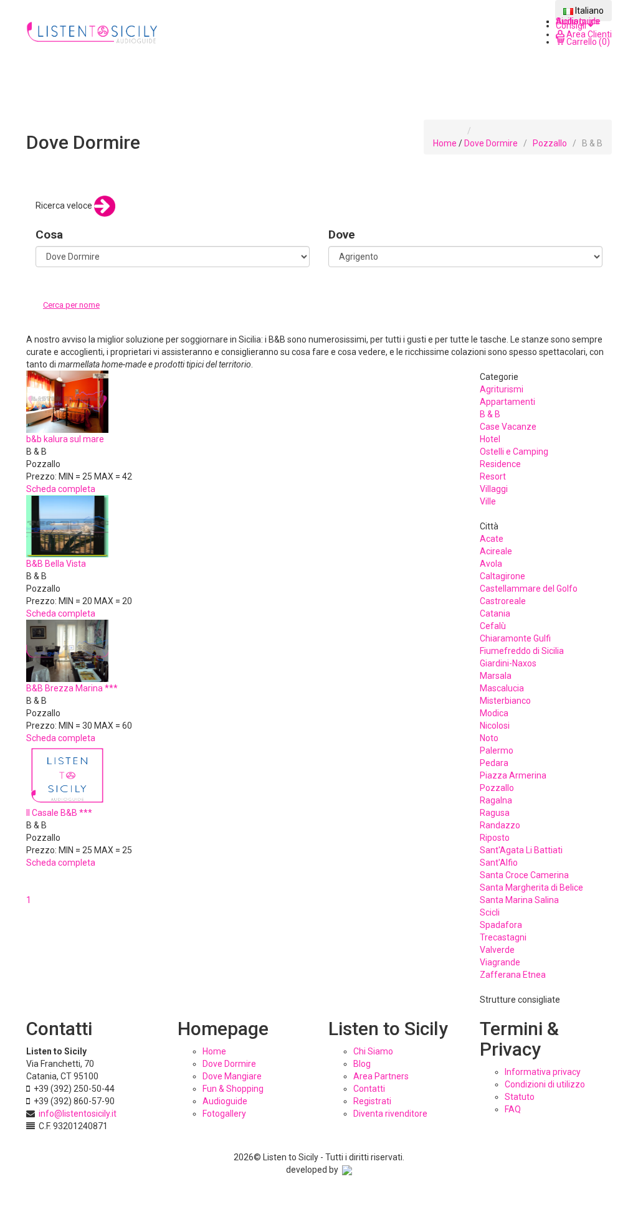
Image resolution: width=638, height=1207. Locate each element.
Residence (500, 464)
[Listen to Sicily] (92, 33)
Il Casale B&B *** (59, 813)
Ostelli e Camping (514, 452)
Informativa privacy (543, 1072)
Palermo (496, 750)
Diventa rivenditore (390, 1114)
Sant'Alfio (499, 863)
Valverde (497, 950)
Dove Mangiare (232, 1076)
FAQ (513, 1109)
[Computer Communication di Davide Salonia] (347, 1170)
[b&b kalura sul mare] (67, 400)
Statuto (520, 1097)
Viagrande (500, 962)
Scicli (490, 912)
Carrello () (587, 42)
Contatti (369, 1089)
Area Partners (381, 1076)
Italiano (588, 11)
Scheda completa (60, 489)
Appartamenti (507, 402)
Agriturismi (501, 389)
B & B (490, 414)
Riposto (495, 838)
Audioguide (224, 1101)
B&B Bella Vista (56, 564)
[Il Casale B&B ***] (67, 774)
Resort (493, 476)
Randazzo (500, 825)
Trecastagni (503, 937)
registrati (372, 1101)
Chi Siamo (373, 1051)
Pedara (494, 763)
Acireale (496, 551)
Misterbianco (505, 701)
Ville (488, 501)
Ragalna (496, 800)
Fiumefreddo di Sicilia (522, 651)
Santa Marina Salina (519, 900)
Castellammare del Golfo (529, 589)
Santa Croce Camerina (524, 875)
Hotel (490, 439)
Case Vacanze (508, 427)
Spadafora (501, 925)
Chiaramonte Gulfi (515, 638)
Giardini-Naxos (508, 663)
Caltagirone (502, 576)
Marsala (496, 676)
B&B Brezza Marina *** (72, 688)
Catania (495, 613)
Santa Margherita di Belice (531, 887)
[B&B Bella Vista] (67, 525)
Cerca (56, 318)
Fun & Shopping (233, 1089)
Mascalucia (502, 688)
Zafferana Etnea (513, 975)
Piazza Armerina (513, 775)
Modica (494, 713)
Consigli (572, 26)
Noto (489, 738)
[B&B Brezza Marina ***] (67, 650)
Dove (341, 234)
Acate (491, 539)
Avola (491, 564)
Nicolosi (495, 726)
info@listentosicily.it (78, 1114)
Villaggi (494, 489)
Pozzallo (550, 143)
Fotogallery (224, 1114)
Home (445, 143)
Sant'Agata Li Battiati (521, 850)
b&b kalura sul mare (65, 439)
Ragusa (495, 813)
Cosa (49, 234)
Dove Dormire (491, 143)
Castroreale (503, 601)
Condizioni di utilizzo (545, 1084)
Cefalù (493, 626)
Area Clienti (588, 34)
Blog (362, 1064)
